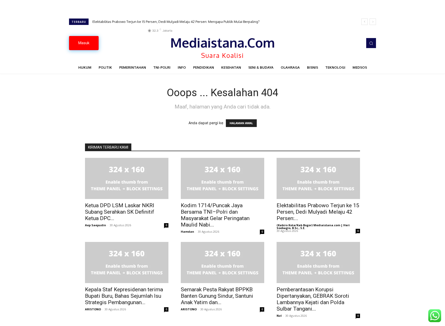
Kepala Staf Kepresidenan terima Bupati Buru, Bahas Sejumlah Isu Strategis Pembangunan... (124, 295)
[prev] (364, 22)
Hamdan (187, 231)
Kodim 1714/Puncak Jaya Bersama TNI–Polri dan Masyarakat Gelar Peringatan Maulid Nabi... (215, 215)
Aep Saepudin (95, 225)
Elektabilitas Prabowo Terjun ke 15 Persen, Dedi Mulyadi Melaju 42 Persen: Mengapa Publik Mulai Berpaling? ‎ (176, 22)
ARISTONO (93, 309)
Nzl (279, 316)
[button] (371, 43)
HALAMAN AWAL (241, 123)
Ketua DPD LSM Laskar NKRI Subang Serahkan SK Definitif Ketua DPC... (119, 211)
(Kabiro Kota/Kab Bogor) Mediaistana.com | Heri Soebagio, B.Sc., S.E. (313, 226)
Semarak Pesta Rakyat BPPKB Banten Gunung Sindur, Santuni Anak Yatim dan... (217, 295)
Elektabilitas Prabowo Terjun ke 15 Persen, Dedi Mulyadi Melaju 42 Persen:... (318, 211)
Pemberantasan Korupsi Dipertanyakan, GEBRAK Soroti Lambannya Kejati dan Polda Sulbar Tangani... (313, 299)
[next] (373, 22)
